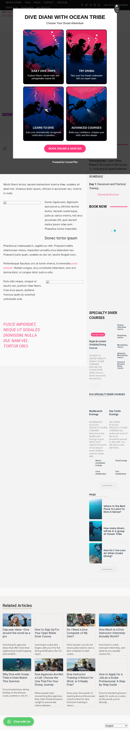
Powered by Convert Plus (65, 162)
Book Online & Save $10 (65, 148)
